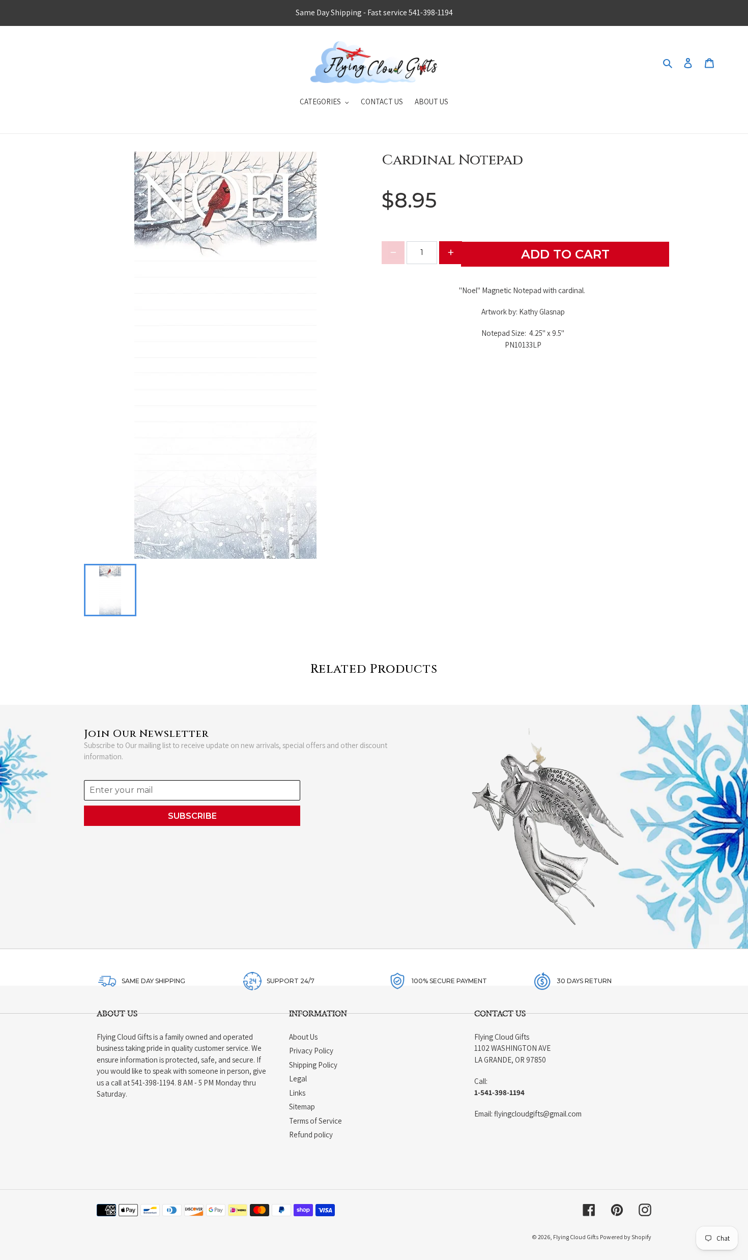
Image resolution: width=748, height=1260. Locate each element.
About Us (303, 1037)
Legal (298, 1078)
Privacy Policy (311, 1050)
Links (297, 1093)
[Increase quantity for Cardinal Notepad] (450, 252)
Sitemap (302, 1106)
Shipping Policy (313, 1065)
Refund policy (311, 1134)
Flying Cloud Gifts (575, 1237)
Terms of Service (315, 1121)
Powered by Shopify (625, 1237)
